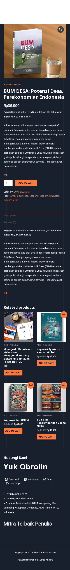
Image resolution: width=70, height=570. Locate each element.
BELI (6, 175)
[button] (60, 29)
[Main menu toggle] (62, 12)
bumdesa (23, 196)
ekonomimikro (11, 200)
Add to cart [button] (12, 372)
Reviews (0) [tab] (10, 222)
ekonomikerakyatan (49, 196)
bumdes (14, 196)
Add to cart (26, 182)
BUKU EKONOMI (12, 84)
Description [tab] (10, 215)
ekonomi (33, 196)
